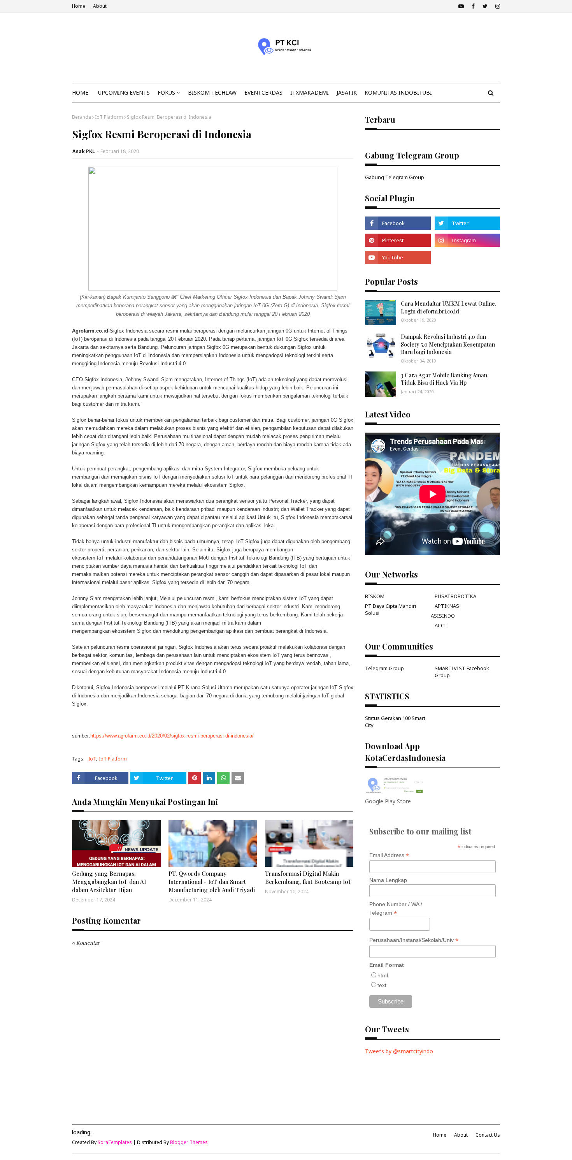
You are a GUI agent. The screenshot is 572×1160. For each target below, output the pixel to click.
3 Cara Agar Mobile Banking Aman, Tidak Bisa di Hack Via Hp (445, 379)
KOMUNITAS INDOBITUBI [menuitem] (398, 92)
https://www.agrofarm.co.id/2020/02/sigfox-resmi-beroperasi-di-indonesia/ (172, 736)
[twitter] (485, 6)
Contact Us (487, 1135)
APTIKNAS (447, 605)
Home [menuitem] (80, 92)
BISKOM (374, 596)
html (382, 975)
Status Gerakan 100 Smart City (395, 722)
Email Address (389, 855)
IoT (92, 758)
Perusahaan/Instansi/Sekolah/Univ (413, 940)
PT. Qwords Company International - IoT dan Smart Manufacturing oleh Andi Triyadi (211, 882)
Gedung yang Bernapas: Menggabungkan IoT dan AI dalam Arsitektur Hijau (109, 882)
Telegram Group (384, 668)
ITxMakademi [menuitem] (309, 92)
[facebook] (473, 6)
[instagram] (496, 6)
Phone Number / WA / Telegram (395, 909)
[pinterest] (397, 240)
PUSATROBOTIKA (455, 596)
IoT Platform (109, 117)
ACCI (440, 625)
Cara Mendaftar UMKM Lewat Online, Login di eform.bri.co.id (449, 307)
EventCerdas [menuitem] (263, 92)
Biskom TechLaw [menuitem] (212, 92)
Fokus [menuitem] (166, 92)
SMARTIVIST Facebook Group (462, 672)
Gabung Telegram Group (394, 177)
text (381, 985)
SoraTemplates (115, 1142)
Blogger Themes (189, 1142)
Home (78, 6)
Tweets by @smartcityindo (399, 1051)
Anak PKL (83, 151)
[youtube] (461, 6)
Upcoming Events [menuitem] (124, 92)
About (100, 6)
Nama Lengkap (388, 880)
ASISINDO (443, 615)
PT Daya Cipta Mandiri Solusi (390, 609)
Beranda (81, 117)
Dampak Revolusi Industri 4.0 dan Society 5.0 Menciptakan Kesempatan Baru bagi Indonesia (448, 344)
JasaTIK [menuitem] (347, 92)
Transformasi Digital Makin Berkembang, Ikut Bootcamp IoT (308, 877)
